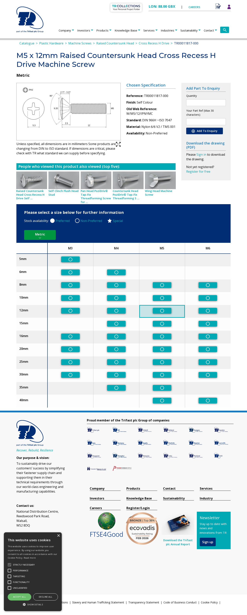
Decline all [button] (45, 596)
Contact (209, 30)
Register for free (198, 171)
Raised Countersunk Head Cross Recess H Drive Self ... (30, 194)
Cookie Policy (209, 602)
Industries (167, 30)
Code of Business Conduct (180, 602)
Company (65, 30)
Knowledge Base (126, 30)
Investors (83, 30)
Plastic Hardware (51, 43)
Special (118, 221)
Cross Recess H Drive (154, 43)
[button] (33, 604)
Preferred (63, 221)
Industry (206, 498)
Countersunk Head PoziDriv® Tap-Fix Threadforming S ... (126, 194)
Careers (96, 508)
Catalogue (26, 43)
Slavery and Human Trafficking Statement (98, 602)
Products (102, 30)
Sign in (201, 154)
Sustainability (189, 30)
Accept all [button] (19, 596)
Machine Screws (79, 43)
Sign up (207, 542)
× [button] (58, 535)
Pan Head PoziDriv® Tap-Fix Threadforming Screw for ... (96, 196)
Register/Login (138, 508)
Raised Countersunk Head (115, 43)
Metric (40, 234)
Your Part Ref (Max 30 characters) (200, 112)
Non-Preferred (91, 221)
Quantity (191, 96)
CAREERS (194, 7)
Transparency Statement (143, 602)
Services (149, 30)
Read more (30, 557)
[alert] (33, 571)
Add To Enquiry (206, 131)
